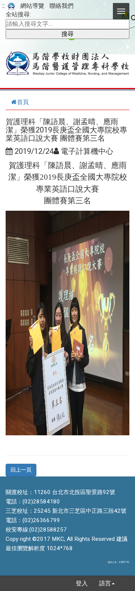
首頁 (23, 102)
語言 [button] (105, 583)
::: (3, 5)
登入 (82, 583)
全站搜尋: (18, 14)
